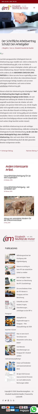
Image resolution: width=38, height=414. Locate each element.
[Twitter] (5, 400)
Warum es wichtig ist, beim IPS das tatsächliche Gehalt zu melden (24, 269)
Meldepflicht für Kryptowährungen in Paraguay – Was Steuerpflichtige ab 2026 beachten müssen (18, 324)
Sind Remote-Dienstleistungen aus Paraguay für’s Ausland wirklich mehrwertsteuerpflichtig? (18, 353)
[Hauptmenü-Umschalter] (34, 8)
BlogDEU (5, 48)
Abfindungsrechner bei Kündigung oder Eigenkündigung (24, 258)
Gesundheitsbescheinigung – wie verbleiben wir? (16, 188)
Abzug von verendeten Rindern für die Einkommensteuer (17, 219)
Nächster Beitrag (32, 151)
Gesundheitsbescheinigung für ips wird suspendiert (17, 177)
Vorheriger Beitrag (6, 151)
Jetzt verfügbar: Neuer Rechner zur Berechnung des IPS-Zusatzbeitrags (24, 280)
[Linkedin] (8, 400)
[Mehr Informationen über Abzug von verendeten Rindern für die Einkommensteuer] (19, 206)
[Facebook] (3, 400)
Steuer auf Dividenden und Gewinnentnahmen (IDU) (24, 366)
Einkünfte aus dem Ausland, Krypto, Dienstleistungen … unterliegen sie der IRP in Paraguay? (18, 307)
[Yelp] (11, 400)
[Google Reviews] (13, 400)
